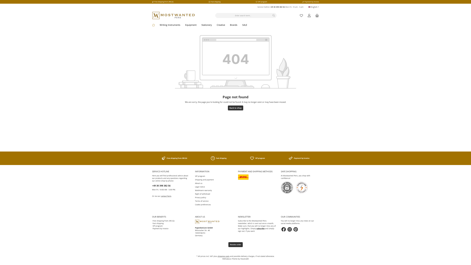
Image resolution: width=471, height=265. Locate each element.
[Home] (156, 25)
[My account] (309, 15)
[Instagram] (289, 229)
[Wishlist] (301, 15)
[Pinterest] (295, 229)
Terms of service (202, 201)
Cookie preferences (203, 204)
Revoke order (235, 244)
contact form (166, 196)
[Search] (274, 15)
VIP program (200, 176)
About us (198, 183)
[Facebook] (283, 229)
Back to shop (235, 108)
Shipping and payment (204, 180)
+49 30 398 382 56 (161, 185)
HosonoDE (244, 259)
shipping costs (223, 256)
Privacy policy (200, 197)
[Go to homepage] (173, 15)
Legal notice (200, 187)
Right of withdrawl (202, 194)
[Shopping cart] (316, 15)
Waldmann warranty (203, 190)
